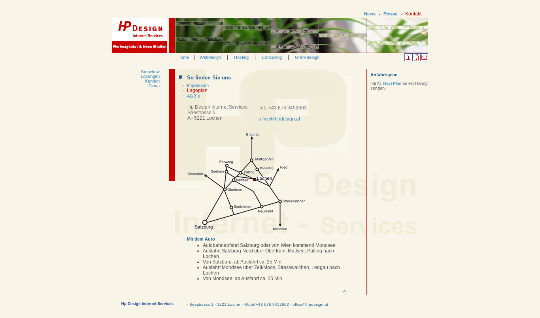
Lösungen (150, 76)
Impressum (198, 85)
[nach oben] (344, 293)
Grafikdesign (307, 57)
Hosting (241, 57)
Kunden (152, 81)
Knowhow (150, 71)
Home (183, 57)
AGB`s (193, 96)
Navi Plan (392, 83)
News (370, 13)
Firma (154, 85)
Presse (390, 13)
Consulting (272, 57)
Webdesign (210, 57)
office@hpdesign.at (279, 119)
